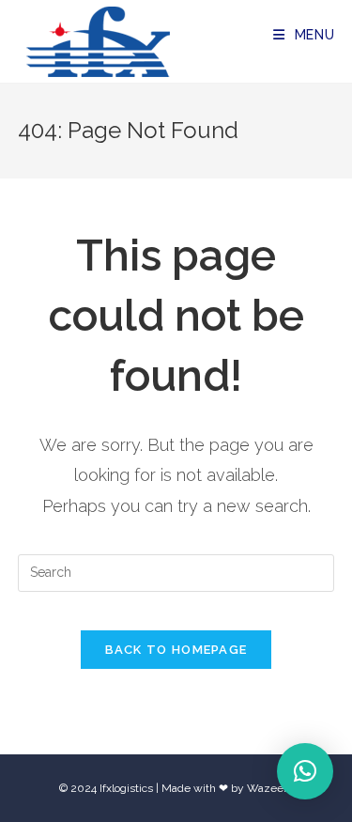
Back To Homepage (176, 650)
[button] (305, 771)
